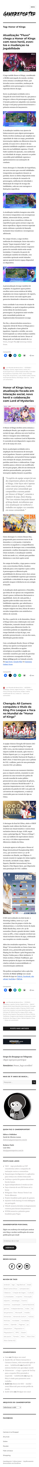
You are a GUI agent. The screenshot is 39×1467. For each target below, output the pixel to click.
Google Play (12, 342)
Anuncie (6, 1437)
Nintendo (7, 1317)
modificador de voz (9, 693)
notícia (30, 1317)
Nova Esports (12, 1014)
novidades (25, 1321)
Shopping (7, 1455)
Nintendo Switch (19, 1317)
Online (25, 369)
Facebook (8, 1418)
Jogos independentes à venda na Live (19, 1185)
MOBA (23, 691)
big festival (21, 1285)
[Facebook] (12, 1266)
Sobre (5, 1441)
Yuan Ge (26, 377)
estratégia (15, 1301)
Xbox (23, 1336)
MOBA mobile (26, 375)
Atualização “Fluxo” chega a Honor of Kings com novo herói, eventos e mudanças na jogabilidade (19, 42)
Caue (7, 1357)
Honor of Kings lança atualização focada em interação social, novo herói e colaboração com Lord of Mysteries (18, 394)
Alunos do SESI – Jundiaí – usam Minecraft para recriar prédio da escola (19, 1386)
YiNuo (33, 1018)
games (6, 1309)
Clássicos (7, 1293)
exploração (16, 1305)
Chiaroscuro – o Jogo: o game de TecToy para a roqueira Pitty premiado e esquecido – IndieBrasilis (20, 1373)
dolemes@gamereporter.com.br (15, 1140)
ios (32, 1309)
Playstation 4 (19, 1328)
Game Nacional (28, 1305)
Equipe (6, 1446)
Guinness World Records (22, 1010)
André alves (9, 1392)
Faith (20, 373)
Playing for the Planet (23, 1014)
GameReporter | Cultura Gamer (12, 1461)
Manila (5, 1014)
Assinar (9, 1248)
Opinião (14, 1324)
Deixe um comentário (11, 1020)
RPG (17, 1332)
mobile (27, 691)
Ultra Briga (19, 377)
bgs (13, 1285)
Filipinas (23, 1008)
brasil (29, 1285)
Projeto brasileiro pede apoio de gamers (20, 1198)
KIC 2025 (11, 1012)
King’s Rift (6, 375)
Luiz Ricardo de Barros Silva (14, 367)
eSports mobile (15, 1008)
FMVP (28, 1008)
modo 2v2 (18, 693)
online (6, 1324)
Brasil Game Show (10, 1289)
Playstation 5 (8, 1332)
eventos (7, 1305)
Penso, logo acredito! (23, 1065)
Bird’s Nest (11, 1006)
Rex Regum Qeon (15, 1018)
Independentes (17, 1309)
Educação (28, 1297)
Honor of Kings (27, 373)
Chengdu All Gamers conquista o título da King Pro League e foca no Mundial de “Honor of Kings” (19, 710)
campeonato (24, 1289)
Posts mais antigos (19, 1028)
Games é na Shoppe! (11, 1432)
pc (28, 1324)
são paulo (7, 1336)
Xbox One (30, 1336)
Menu (33, 7)
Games (12, 369)
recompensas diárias (9, 377)
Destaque (6, 369)
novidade (15, 1321)
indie (27, 1309)
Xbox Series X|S (9, 1340)
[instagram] (27, 1266)
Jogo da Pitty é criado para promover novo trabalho (18, 1378)
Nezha (33, 375)
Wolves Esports (25, 1018)
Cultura (30, 1293)
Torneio (16, 1336)
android (7, 1285)
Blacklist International (22, 1006)
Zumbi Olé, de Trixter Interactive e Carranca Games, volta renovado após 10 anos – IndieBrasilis (20, 1362)
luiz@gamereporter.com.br (13, 1150)
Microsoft (18, 1313)
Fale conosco (8, 1451)
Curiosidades (9, 1297)
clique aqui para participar (14, 1060)
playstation (8, 1328)
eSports (7, 1301)
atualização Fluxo (8, 371)
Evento (24, 1301)
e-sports (12, 1004)
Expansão (15, 373)
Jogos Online (19, 369)
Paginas (22, 1324)
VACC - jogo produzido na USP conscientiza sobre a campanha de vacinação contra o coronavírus (18, 1168)
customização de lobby (21, 371)
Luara (19, 375)
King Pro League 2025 (21, 1012)
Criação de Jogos (19, 1293)
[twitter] (19, 1266)
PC (29, 369)
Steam (23, 1332)
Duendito (30, 689)
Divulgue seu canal (19, 1357)
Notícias (7, 1321)
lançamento (13, 375)
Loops (30, 1012)
